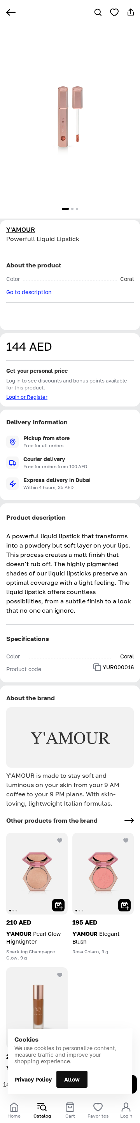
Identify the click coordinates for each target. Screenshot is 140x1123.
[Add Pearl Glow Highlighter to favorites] (60, 840)
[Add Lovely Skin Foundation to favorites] (60, 975)
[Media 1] (65, 209)
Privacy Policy (33, 1079)
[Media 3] (77, 209)
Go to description (29, 292)
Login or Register (26, 397)
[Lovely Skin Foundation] (37, 1008)
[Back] (11, 12)
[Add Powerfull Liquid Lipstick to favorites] (114, 12)
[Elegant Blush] (103, 874)
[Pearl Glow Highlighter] (37, 874)
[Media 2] (72, 209)
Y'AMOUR (20, 229)
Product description (36, 517)
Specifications (27, 638)
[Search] (98, 12)
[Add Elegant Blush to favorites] (126, 840)
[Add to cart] (58, 905)
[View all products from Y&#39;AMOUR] (129, 820)
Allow (72, 1079)
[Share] (130, 12)
